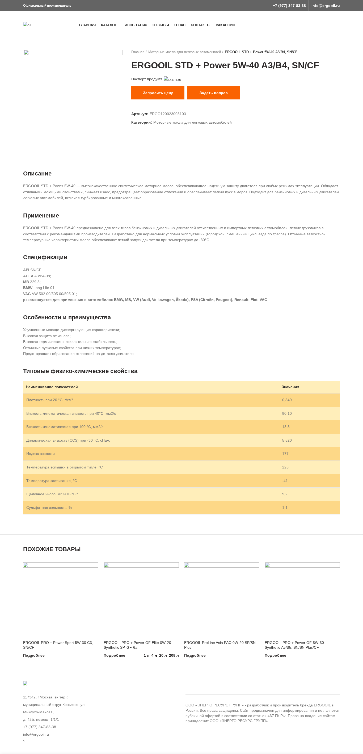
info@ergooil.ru (325, 5)
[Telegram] (263, 5)
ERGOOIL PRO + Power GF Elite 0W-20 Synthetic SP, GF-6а (137, 645)
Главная (137, 52)
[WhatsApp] (256, 5)
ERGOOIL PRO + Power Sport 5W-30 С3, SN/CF (58, 645)
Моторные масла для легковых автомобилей (184, 52)
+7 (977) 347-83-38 (289, 5)
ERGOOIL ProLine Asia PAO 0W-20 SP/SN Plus (220, 645)
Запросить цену (158, 93)
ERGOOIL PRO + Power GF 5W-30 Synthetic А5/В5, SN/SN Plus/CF (294, 645)
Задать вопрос (214, 93)
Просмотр (94, 571)
